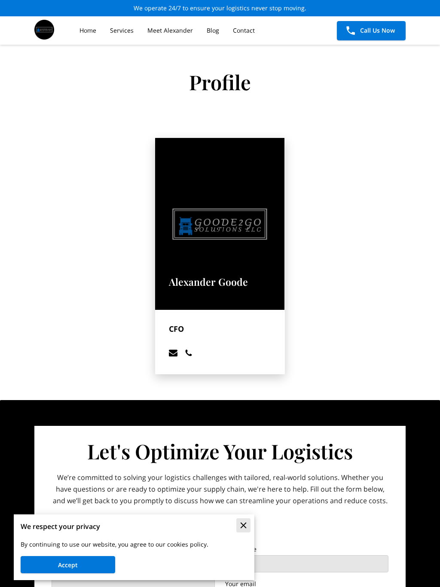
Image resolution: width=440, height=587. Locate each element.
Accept (68, 565)
